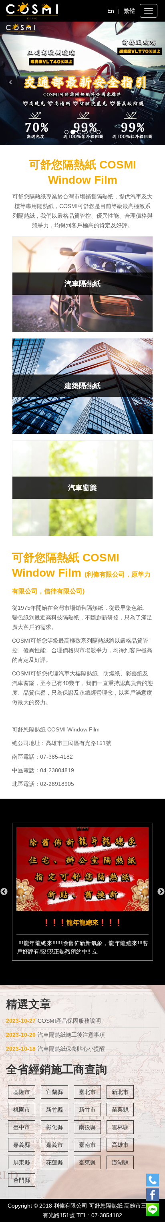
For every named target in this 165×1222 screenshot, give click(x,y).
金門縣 (21, 1180)
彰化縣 (54, 1127)
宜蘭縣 (54, 1092)
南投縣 (87, 1127)
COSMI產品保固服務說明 (53, 1021)
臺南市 (87, 1145)
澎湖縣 (120, 1162)
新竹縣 (54, 1109)
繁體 (129, 11)
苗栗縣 (120, 1109)
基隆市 (21, 1092)
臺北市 (87, 1092)
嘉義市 (54, 1145)
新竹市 (87, 1109)
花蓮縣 (54, 1162)
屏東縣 (21, 1162)
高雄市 (120, 1145)
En (110, 11)
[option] (82, 892)
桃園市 (21, 1109)
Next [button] (161, 892)
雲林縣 (120, 1127)
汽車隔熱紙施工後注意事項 (55, 1035)
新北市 (120, 1092)
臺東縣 (87, 1162)
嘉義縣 (21, 1145)
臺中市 (21, 1127)
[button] (12, 83)
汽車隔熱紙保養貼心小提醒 (55, 1049)
